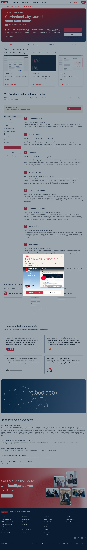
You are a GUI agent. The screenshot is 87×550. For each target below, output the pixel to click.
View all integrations (34, 292)
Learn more (52, 292)
